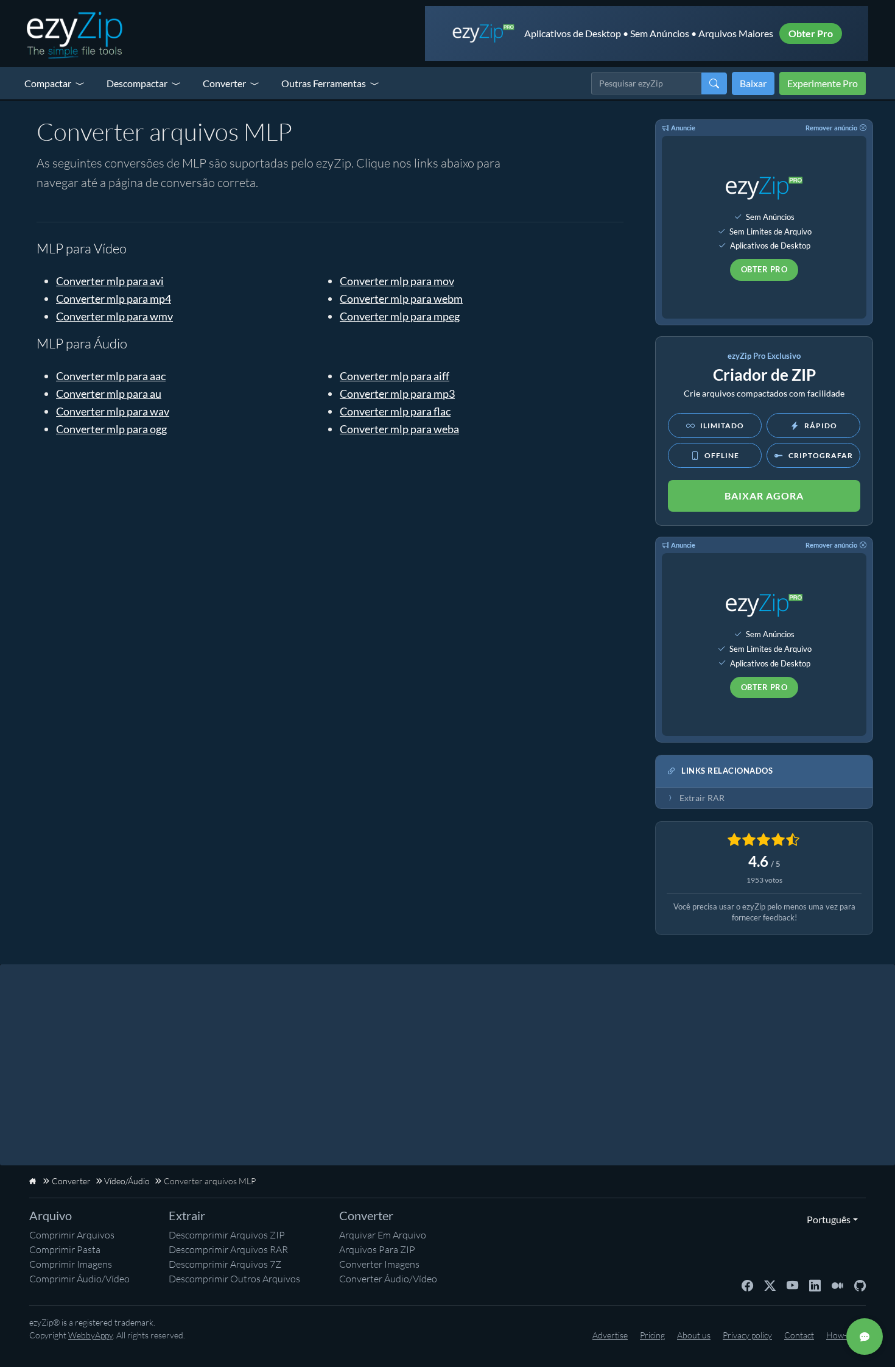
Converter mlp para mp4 (113, 298)
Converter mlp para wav (112, 411)
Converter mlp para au (108, 393)
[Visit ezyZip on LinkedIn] (815, 1285)
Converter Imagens (379, 1264)
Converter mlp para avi (110, 281)
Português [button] (826, 1219)
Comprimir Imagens (70, 1264)
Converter (224, 83)
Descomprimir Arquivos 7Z (225, 1264)
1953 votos (764, 880)
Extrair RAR (702, 798)
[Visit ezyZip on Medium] (837, 1285)
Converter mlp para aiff (394, 376)
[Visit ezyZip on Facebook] (747, 1285)
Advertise (610, 1335)
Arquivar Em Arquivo (382, 1235)
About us (694, 1335)
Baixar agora (764, 495)
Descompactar (137, 83)
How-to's (843, 1335)
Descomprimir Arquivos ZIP (227, 1235)
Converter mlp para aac (111, 376)
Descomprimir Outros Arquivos (234, 1279)
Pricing (652, 1335)
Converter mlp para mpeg (400, 316)
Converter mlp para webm (401, 298)
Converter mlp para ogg (111, 429)
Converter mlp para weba (399, 429)
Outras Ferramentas (323, 83)
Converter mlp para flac (395, 411)
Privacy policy (747, 1335)
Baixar (753, 83)
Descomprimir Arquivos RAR (228, 1249)
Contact (799, 1335)
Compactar (47, 83)
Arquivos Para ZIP (377, 1249)
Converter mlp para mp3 (397, 393)
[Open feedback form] (864, 1336)
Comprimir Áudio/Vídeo (79, 1279)
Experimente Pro (822, 83)
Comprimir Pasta (64, 1249)
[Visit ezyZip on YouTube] (792, 1285)
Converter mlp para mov (397, 281)
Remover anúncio (831, 128)
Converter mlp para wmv (114, 316)
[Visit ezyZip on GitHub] (860, 1285)
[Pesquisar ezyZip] (714, 83)
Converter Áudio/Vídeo (388, 1279)
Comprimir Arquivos (71, 1235)
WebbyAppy (90, 1335)
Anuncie (683, 128)
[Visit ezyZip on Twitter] (770, 1285)
